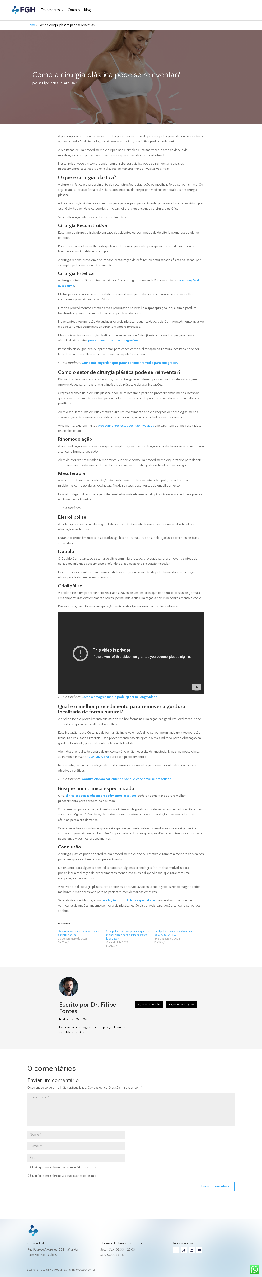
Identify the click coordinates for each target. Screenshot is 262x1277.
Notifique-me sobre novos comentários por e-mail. (65, 1167)
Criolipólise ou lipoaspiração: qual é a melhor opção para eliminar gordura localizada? (127, 935)
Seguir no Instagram (181, 1004)
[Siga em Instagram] (192, 1250)
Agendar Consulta (149, 1004)
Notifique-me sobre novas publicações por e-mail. (64, 1175)
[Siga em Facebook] (176, 1250)
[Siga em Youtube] (199, 1250)
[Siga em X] (184, 1250)
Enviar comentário (215, 1186)
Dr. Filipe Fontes (48, 83)
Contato (74, 10)
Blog (87, 10)
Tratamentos (50, 10)
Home (31, 25)
